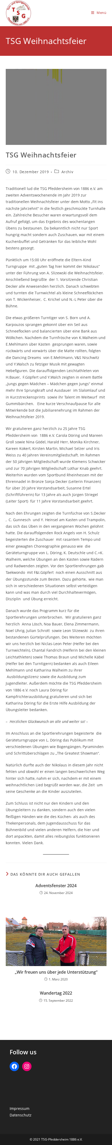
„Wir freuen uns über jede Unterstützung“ (56, 972)
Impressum (19, 1108)
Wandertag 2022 (56, 993)
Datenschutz (21, 1115)
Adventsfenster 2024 (56, 885)
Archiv (67, 171)
